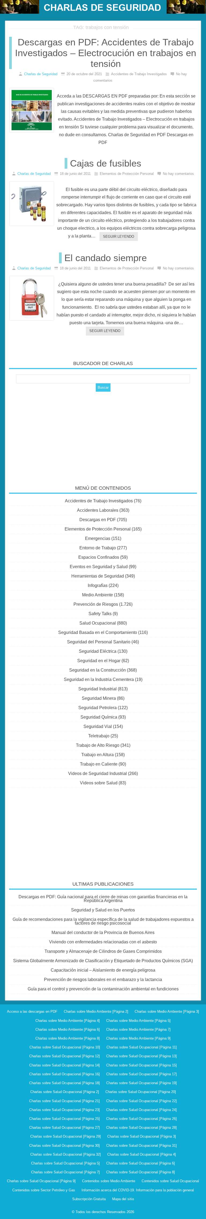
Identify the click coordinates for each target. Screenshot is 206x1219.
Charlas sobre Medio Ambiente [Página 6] (67, 1029)
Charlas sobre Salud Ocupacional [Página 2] (64, 1092)
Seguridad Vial (97, 726)
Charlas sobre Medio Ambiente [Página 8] (67, 1038)
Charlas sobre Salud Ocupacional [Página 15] (141, 1065)
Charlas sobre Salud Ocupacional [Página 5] (65, 1163)
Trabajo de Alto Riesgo (97, 745)
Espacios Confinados (98, 557)
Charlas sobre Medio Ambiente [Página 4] (67, 1021)
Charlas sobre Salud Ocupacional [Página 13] (141, 1056)
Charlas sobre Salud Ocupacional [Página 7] (65, 1172)
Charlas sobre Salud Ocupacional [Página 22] (141, 1101)
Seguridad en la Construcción (97, 670)
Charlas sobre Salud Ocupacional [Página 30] (64, 1146)
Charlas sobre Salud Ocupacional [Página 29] (65, 1136)
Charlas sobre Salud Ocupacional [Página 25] (64, 1119)
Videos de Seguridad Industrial (97, 773)
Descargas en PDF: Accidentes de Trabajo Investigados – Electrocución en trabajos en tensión (105, 53)
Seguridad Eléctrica (97, 651)
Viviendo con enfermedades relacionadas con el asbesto (103, 942)
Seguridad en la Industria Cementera (99, 679)
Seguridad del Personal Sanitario (98, 642)
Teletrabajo (98, 736)
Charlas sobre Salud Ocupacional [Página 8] (140, 1172)
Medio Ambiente (97, 595)
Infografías (98, 585)
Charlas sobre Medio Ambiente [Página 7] (138, 1029)
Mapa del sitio (123, 1199)
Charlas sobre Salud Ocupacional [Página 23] (64, 1110)
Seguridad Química (98, 717)
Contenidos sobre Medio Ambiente (108, 1181)
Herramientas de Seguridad (97, 576)
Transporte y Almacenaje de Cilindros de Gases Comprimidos (103, 951)
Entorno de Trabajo (97, 548)
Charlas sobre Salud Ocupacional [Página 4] (141, 1154)
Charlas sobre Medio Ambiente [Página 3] (167, 1011)
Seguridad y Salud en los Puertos (103, 910)
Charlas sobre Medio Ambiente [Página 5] (138, 1021)
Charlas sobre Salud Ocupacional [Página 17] (141, 1074)
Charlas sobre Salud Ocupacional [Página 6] (140, 1163)
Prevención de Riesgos (95, 604)
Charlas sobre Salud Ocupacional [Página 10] (65, 1047)
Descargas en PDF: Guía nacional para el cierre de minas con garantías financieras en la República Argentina (103, 899)
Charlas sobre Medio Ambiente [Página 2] (96, 1011)
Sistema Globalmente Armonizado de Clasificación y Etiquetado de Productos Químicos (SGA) (103, 960)
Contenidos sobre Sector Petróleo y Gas (43, 1190)
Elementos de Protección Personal (98, 529)
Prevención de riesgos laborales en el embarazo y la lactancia (103, 979)
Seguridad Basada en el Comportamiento (97, 632)
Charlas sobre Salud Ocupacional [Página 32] (65, 1154)
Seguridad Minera (99, 698)
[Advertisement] (103, 434)
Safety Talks (100, 613)
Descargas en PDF (97, 519)
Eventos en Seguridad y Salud (99, 566)
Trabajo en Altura (97, 754)
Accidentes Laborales (97, 510)
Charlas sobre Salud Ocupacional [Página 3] (141, 1136)
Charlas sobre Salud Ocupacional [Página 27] (64, 1128)
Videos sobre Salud (98, 783)
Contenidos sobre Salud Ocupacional (170, 1181)
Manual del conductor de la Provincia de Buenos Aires (103, 932)
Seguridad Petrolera (97, 707)
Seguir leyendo (118, 237)
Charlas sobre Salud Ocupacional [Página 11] (141, 1047)
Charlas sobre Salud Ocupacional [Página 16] (64, 1074)
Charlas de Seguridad (40, 74)
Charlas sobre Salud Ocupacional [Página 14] (64, 1065)
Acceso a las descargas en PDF (32, 1011)
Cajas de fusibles (105, 163)
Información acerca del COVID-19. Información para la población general (138, 1190)
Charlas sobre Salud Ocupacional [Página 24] (141, 1110)
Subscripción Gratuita (89, 1199)
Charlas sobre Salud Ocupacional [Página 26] (141, 1119)
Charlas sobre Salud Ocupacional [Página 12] (64, 1056)
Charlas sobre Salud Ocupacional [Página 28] (141, 1128)
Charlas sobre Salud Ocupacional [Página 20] (140, 1092)
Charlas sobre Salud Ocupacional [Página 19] (141, 1083)
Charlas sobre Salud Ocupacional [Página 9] (41, 1181)
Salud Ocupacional (97, 623)
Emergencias (97, 538)
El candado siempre (105, 258)
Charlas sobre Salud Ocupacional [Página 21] (64, 1101)
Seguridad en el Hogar (98, 660)
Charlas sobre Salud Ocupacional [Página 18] (64, 1083)
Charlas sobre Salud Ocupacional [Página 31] (141, 1146)
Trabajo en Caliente (98, 764)
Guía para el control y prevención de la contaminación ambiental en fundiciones (103, 989)
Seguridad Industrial (97, 689)
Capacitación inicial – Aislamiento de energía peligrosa (103, 970)
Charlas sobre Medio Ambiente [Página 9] (138, 1038)
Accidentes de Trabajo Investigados (99, 501)
